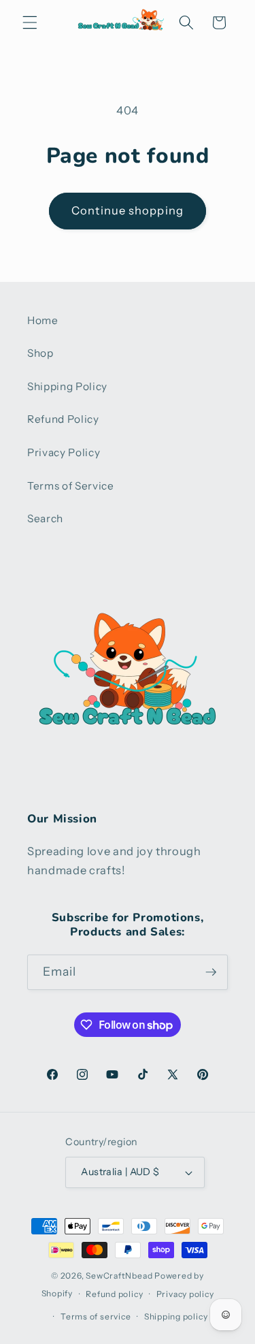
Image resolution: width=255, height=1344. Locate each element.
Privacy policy (185, 1294)
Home (42, 320)
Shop (40, 353)
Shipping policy (176, 1316)
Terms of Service (70, 485)
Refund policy (114, 1294)
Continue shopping (127, 210)
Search (45, 518)
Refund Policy (63, 419)
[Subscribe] (210, 972)
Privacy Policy (63, 452)
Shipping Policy (67, 386)
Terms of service (96, 1316)
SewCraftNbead (119, 1275)
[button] (30, 22)
